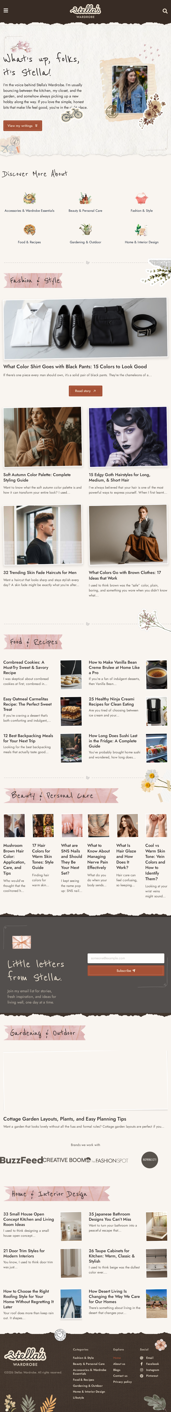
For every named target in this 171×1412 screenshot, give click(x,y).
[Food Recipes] (71, 674)
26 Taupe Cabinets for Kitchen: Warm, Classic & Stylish (112, 1256)
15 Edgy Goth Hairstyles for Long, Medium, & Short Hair (119, 477)
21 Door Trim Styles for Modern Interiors (24, 1253)
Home (117, 1358)
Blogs (116, 1370)
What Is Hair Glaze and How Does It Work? (126, 856)
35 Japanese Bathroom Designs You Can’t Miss (110, 1216)
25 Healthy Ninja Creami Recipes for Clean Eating (111, 701)
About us (119, 1364)
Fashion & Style (35, 280)
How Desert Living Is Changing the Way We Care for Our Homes (114, 1296)
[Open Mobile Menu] (5, 10)
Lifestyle (78, 1398)
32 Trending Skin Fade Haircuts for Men (40, 573)
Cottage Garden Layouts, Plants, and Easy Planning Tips (64, 1118)
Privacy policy (122, 1382)
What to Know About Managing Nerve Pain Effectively (98, 856)
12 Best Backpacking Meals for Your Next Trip (28, 738)
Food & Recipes (34, 642)
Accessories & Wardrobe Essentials (90, 1372)
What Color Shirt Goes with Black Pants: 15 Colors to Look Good (75, 366)
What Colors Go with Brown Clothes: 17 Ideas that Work (125, 575)
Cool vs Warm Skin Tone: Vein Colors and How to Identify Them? (155, 862)
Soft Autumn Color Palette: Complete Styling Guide (37, 477)
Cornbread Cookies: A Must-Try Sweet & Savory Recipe (25, 667)
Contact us (120, 1376)
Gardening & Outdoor (42, 1033)
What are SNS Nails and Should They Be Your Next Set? (71, 859)
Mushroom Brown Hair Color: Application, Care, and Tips (14, 859)
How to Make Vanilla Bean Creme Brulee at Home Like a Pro (114, 667)
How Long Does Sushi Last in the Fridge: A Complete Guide (113, 741)
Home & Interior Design (49, 1194)
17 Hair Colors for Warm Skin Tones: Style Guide (43, 856)
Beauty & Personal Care (52, 795)
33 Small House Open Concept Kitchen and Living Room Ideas (28, 1219)
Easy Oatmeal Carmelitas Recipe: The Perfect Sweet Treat (27, 704)
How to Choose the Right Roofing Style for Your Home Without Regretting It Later (28, 1299)
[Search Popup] (165, 11)
